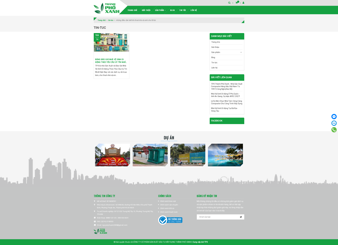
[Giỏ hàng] (236, 2)
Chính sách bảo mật (168, 201)
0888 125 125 (111, 218)
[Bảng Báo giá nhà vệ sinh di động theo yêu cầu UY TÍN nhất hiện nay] (111, 45)
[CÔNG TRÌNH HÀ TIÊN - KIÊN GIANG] (150, 155)
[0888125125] (334, 129)
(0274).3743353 (107, 221)
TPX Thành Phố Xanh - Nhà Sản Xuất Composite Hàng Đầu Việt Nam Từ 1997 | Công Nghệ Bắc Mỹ (226, 86)
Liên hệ (194, 10)
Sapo (222, 242)
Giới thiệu (146, 10)
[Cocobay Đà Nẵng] (225, 155)
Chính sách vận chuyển (169, 205)
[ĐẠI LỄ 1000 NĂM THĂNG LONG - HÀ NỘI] (112, 155)
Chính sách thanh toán (169, 212)
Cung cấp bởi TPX (200, 242)
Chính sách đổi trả (167, 208)
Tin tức (182, 10)
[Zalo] (334, 123)
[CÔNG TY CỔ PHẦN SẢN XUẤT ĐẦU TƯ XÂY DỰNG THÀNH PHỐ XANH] (106, 8)
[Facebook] (334, 116)
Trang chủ (132, 10)
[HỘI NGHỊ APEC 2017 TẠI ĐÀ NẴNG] (187, 155)
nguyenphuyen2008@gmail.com (115, 225)
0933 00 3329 (123, 218)
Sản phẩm (159, 10)
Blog (172, 10)
